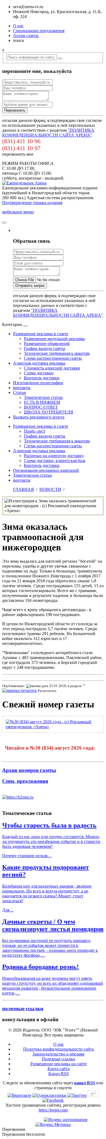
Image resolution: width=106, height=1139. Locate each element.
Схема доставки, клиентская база (54, 460)
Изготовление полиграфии (38, 382)
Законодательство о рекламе (58, 1054)
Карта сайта (59, 1068)
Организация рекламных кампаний (46, 470)
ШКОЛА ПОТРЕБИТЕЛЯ (48, 412)
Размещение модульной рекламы (54, 338)
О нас (18, 25)
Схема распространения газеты (53, 358)
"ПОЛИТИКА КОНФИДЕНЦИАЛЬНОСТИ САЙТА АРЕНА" (48, 132)
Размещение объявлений (47, 343)
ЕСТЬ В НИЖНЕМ (42, 402)
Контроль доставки (42, 377)
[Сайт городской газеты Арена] (24, 183)
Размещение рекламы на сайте (58, 1063)
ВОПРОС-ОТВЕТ (41, 407)
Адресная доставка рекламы (39, 363)
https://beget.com (53, 1110)
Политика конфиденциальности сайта (58, 1049)
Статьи (19, 392)
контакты (21, 387)
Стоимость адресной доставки (52, 368)
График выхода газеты (44, 348)
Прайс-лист (34, 431)
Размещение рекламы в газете (40, 333)
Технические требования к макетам (57, 353)
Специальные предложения (38, 30)
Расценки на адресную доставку (54, 455)
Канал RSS (58, 1073)
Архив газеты (26, 35)
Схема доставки (39, 373)
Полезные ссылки (58, 1059)
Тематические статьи (43, 397)
